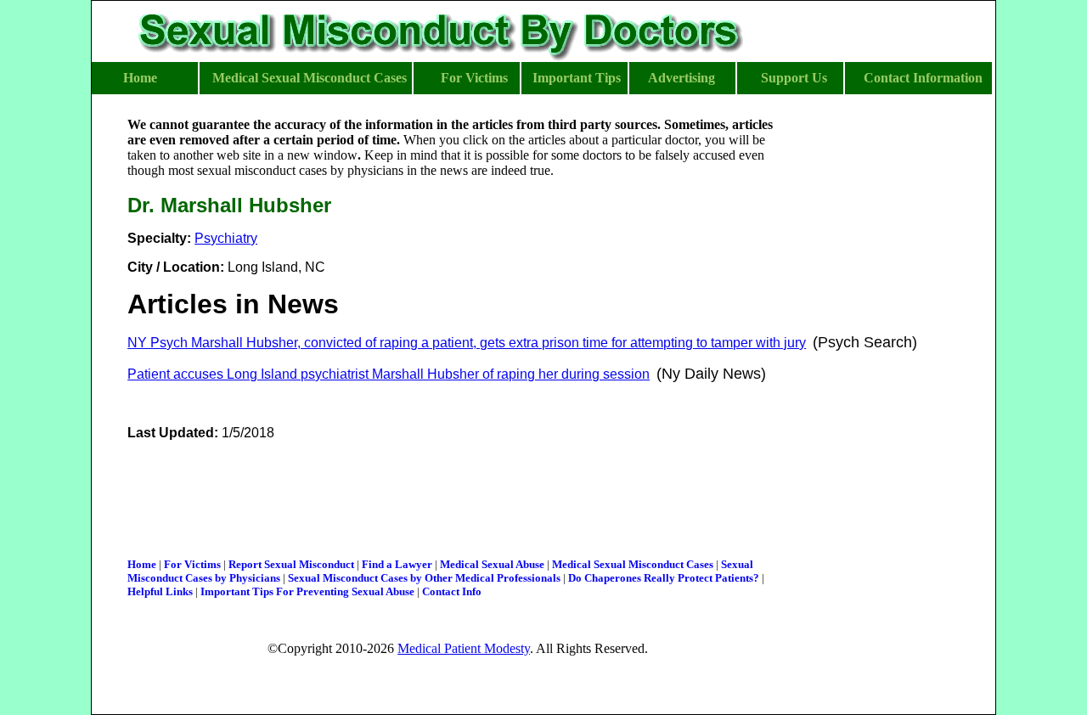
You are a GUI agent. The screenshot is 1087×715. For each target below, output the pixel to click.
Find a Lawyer (397, 564)
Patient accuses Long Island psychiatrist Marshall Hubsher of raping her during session (388, 374)
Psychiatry (225, 238)
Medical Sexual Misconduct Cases (632, 564)
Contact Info (452, 591)
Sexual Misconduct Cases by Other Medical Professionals (424, 577)
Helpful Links (160, 591)
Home (141, 564)
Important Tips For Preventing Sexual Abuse (307, 591)
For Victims (192, 564)
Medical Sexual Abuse (492, 564)
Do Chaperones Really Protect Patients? (663, 577)
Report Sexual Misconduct (291, 564)
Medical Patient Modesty (463, 648)
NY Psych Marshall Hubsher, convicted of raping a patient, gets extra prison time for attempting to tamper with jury (466, 342)
